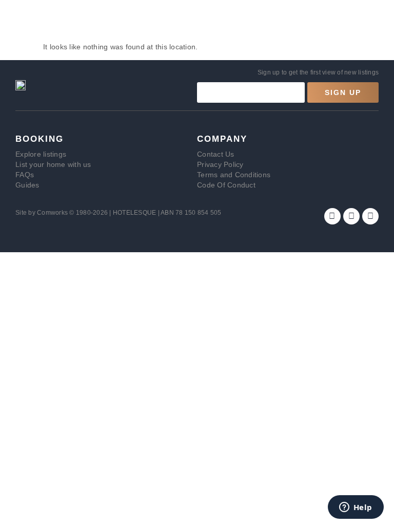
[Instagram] (351, 216)
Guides (27, 185)
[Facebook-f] (332, 216)
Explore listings (40, 154)
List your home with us (53, 164)
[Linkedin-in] (370, 216)
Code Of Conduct (226, 185)
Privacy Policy (220, 164)
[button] (13, 22)
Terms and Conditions (233, 175)
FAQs (24, 175)
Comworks (53, 212)
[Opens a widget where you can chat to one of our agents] (355, 508)
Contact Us (215, 154)
